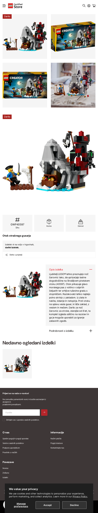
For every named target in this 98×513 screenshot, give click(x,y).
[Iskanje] (84, 6)
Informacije (57, 432)
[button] (90, 161)
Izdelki (5, 477)
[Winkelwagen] (93, 6)
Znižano (6, 473)
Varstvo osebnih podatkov (13, 443)
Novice (5, 468)
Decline (74, 505)
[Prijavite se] (88, 6)
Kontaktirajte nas (57, 448)
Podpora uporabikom (11, 448)
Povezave (8, 462)
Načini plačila (56, 438)
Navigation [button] (4, 6)
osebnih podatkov (31, 420)
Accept (48, 505)
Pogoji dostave (57, 443)
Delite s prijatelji (16, 255)
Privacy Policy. (80, 496)
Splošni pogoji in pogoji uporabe (15, 438)
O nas (6, 432)
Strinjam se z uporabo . (23, 420)
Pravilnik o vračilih (10, 452)
